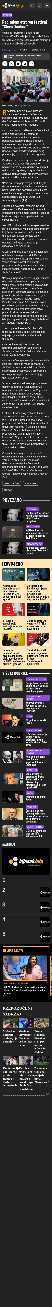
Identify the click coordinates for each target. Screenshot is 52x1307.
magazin (5, 49)
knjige (13, 49)
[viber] (24, 63)
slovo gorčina (11, 483)
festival (8, 490)
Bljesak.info (24, 49)
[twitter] (11, 63)
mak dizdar (31, 483)
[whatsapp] (18, 63)
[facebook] (5, 63)
